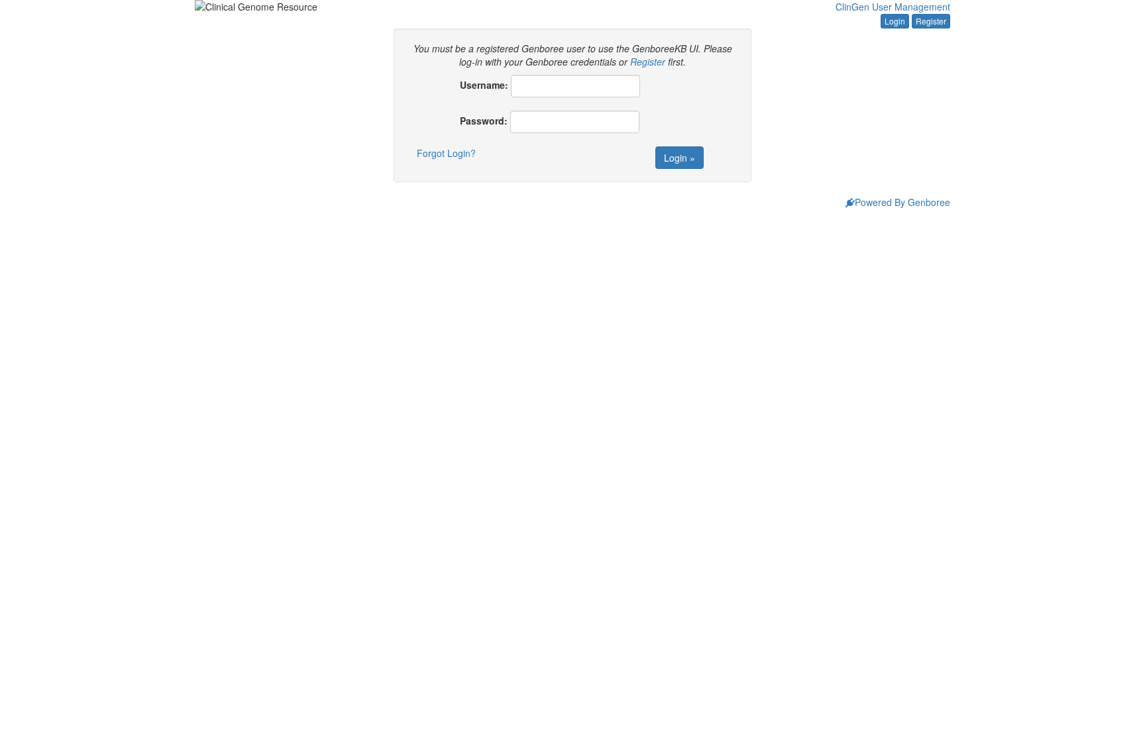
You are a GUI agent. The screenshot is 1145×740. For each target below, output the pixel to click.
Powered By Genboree (902, 202)
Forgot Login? (446, 153)
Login (895, 20)
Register (931, 20)
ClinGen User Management (893, 6)
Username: (484, 84)
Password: (484, 120)
